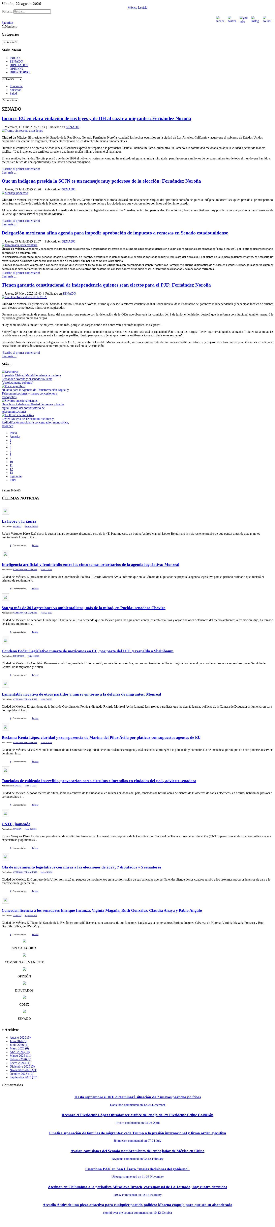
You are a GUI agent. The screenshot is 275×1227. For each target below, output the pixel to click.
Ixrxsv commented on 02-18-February (137, 1194)
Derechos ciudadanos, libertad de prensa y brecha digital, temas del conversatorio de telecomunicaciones (33, 408)
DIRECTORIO (20, 72)
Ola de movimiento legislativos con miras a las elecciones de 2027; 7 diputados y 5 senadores (81, 867)
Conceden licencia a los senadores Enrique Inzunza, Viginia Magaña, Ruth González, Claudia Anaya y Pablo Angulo (102, 910)
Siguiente (16, 476)
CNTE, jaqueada (16, 824)
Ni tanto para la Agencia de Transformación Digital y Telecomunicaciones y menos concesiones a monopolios (35, 393)
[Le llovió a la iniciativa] (18, 415)
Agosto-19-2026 (31, 526)
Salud (13, 93)
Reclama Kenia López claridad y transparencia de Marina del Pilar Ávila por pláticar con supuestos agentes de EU (101, 737)
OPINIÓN (16, 68)
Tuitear (35, 545)
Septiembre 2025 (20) (23, 1077)
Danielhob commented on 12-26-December (137, 1105)
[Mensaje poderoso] (15, 193)
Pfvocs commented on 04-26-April (138, 1122)
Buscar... (7, 11)
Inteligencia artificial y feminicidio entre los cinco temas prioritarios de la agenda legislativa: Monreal (90, 564)
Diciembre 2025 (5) (22, 1066)
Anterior (15, 436)
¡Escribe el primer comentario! (21, 169)
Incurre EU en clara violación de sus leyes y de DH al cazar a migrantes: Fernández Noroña (96, 118)
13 (11, 472)
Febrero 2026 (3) (20, 1059)
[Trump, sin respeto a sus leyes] (22, 130)
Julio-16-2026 (33, 656)
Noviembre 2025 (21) (23, 1070)
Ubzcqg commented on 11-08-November (138, 1176)
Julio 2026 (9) (18, 1041)
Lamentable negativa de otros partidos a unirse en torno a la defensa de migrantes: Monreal (81, 694)
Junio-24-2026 (46, 872)
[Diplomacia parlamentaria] (19, 245)
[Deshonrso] (10, 371)
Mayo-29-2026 (31, 915)
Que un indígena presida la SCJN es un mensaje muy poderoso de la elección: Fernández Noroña (101, 181)
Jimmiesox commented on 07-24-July (137, 1140)
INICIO (15, 58)
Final (13, 480)
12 (11, 469)
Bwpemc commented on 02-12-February (137, 1158)
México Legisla (137, 7)
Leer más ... (9, 172)
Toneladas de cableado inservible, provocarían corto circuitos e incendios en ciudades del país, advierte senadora (99, 780)
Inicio (13, 433)
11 (11, 465)
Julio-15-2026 (46, 699)
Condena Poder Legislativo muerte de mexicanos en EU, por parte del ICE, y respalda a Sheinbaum (88, 651)
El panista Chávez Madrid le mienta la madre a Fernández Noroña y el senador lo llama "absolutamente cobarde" (31, 379)
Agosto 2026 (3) (20, 1037)
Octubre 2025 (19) (21, 1073)
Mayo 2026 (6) (19, 1048)
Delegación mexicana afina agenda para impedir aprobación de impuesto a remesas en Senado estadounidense (115, 232)
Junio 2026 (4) (19, 1044)
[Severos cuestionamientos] (19, 400)
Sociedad (15, 89)
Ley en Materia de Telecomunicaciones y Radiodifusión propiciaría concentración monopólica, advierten (35, 422)
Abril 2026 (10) (20, 1052)
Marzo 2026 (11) (20, 1055)
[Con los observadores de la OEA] (24, 297)
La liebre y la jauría (19, 521)
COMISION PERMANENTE (25, 569)
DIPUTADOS (19, 65)
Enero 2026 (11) (20, 1063)
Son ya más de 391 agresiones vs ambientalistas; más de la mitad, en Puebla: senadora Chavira (83, 607)
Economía (16, 86)
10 (11, 461)
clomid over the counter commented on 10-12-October (137, 1212)
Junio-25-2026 (30, 829)
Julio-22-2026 (46, 569)
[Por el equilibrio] (13, 386)
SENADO (16, 61)
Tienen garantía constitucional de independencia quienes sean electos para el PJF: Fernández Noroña (106, 285)
